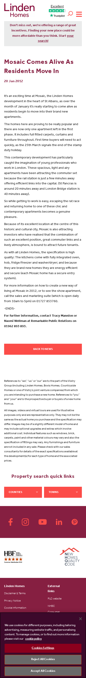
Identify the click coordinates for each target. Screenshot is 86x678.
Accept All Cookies (43, 671)
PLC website (54, 599)
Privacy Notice (12, 601)
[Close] (80, 619)
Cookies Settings (43, 648)
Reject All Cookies (43, 659)
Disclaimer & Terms (15, 593)
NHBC (51, 606)
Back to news (43, 349)
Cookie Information (15, 608)
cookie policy (33, 639)
